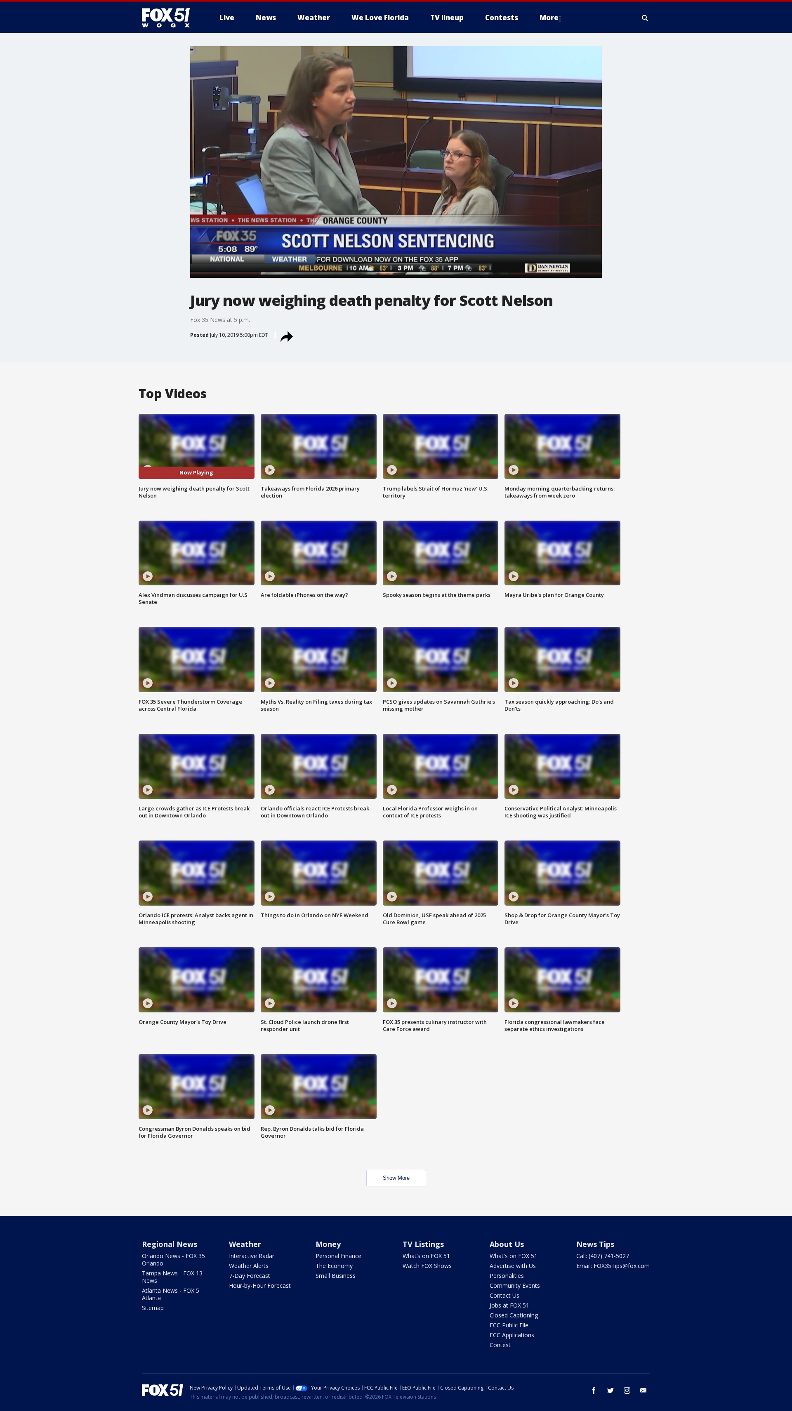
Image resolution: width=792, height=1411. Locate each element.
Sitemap (153, 1308)
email (643, 1390)
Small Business (336, 1276)
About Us (507, 1244)
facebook (594, 1390)
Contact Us (504, 1295)
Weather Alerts (249, 1266)
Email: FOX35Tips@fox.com (613, 1266)
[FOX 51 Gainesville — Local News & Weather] (169, 18)
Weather (245, 1244)
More (549, 17)
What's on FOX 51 (513, 1256)
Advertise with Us (513, 1266)
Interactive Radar (251, 1256)
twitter (610, 1390)
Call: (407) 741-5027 (602, 1256)
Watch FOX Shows (427, 1266)
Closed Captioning (514, 1315)
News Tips (595, 1244)
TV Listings (423, 1244)
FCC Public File (509, 1325)
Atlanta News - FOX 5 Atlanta (170, 1294)
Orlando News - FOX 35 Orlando (173, 1259)
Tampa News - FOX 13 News (172, 1276)
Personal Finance (338, 1256)
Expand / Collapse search (645, 18)
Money (328, 1244)
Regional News (169, 1244)
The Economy (334, 1266)
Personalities (507, 1276)
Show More (396, 1178)
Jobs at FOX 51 (509, 1305)
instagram (627, 1390)
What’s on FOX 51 (426, 1256)
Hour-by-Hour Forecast (260, 1285)
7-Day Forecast (249, 1276)
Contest (500, 1345)
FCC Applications (512, 1335)
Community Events (515, 1285)
